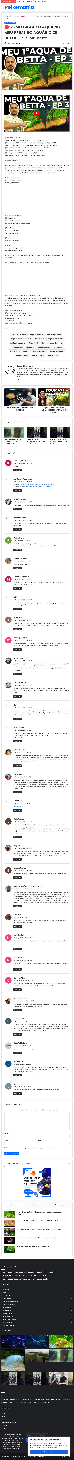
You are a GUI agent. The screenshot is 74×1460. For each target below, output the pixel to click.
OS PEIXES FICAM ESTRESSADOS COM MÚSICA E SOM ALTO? (36, 441)
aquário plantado (54, 335)
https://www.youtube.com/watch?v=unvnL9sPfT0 (36, 486)
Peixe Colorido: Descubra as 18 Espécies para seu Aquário (36, 1238)
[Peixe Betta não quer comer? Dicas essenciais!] (9, 1249)
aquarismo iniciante (61, 1396)
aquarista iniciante (56, 339)
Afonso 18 (18, 617)
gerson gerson (20, 1084)
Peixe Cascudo (7, 1310)
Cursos (3, 1428)
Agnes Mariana (20, 998)
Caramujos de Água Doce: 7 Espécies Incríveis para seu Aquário (38, 1229)
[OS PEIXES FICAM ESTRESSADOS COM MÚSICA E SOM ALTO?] (37, 432)
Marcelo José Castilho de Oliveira (28, 886)
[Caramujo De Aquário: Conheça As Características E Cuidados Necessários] (9, 1214)
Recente (35, 1205)
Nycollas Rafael (20, 935)
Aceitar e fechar (49, 1452)
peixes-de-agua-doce (9, 1319)
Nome (6, 1133)
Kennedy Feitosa (21, 461)
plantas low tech (40, 351)
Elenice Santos (20, 868)
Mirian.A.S (18, 801)
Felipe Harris (19, 538)
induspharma (18, 347)
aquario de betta (20, 335)
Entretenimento (14, 1402)
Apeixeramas (19, 727)
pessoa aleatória (20, 518)
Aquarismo (6, 1289)
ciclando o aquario (18, 343)
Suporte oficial (20, 1019)
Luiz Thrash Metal (21, 683)
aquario (18, 1396)
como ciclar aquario (56, 343)
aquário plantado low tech (21, 339)
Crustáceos (6, 1295)
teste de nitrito (38, 355)
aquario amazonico (28, 1396)
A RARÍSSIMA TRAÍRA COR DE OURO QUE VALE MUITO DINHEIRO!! (37, 1221)
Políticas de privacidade (49, 1447)
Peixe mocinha (7, 1313)
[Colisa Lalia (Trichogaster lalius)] (13, 1360)
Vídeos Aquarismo (8, 1325)
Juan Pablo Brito (20, 1043)
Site (39, 1140)
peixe (29, 1402)
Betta (4, 1292)
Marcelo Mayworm (21, 577)
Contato (3, 1419)
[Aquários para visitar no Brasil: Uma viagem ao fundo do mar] (37, 1341)
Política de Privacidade (8, 1422)
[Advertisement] (37, 25)
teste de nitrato (22, 355)
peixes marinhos (8, 1316)
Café (16, 705)
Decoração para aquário (10, 1301)
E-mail (6, 1140)
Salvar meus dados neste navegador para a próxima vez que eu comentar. (28, 1148)
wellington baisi (20, 638)
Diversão (5, 1402)
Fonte (6, 328)
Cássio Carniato (20, 558)
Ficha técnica (7, 1307)
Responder (17, 470)
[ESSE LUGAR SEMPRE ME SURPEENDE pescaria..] (37, 1355)
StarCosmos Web (39, 1456)
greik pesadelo (20, 1061)
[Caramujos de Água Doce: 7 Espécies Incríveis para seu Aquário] (9, 1232)
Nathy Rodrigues (21, 658)
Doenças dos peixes (9, 1304)
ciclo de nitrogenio (37, 343)
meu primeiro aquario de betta (38, 347)
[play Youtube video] (37, 113)
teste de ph (53, 355)
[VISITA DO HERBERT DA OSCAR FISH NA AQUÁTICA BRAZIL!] (61, 1378)
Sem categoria (7, 1322)
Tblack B (17, 915)
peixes (26, 351)
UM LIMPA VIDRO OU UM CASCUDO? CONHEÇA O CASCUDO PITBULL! (12, 441)
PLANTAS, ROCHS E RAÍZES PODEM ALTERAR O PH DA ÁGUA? (58, 441)
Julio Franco (19, 819)
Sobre (3, 1416)
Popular (12, 1205)
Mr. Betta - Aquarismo (23, 479)
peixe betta (15, 351)
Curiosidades (7, 1298)
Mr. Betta (58, 347)
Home (3, 1413)
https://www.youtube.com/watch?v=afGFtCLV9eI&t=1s (37, 484)
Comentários (59, 1205)
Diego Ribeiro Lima (13, 43)
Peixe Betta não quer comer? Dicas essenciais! (32, 1246)
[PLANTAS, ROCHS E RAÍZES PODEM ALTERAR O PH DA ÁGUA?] (60, 432)
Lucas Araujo (19, 774)
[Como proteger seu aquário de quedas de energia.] (13, 1341)
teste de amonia (57, 351)
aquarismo (40, 339)
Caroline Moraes (20, 978)
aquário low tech (37, 335)
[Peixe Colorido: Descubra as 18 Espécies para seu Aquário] (9, 1240)
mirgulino (18, 597)
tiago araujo (19, 845)
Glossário (4, 1425)
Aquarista (5, 1399)
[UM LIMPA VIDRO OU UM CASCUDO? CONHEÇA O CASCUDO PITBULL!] (14, 432)
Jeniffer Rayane (20, 499)
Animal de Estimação (8, 1396)
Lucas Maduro (19, 750)
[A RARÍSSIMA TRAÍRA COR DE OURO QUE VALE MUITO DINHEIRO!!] (9, 1223)
